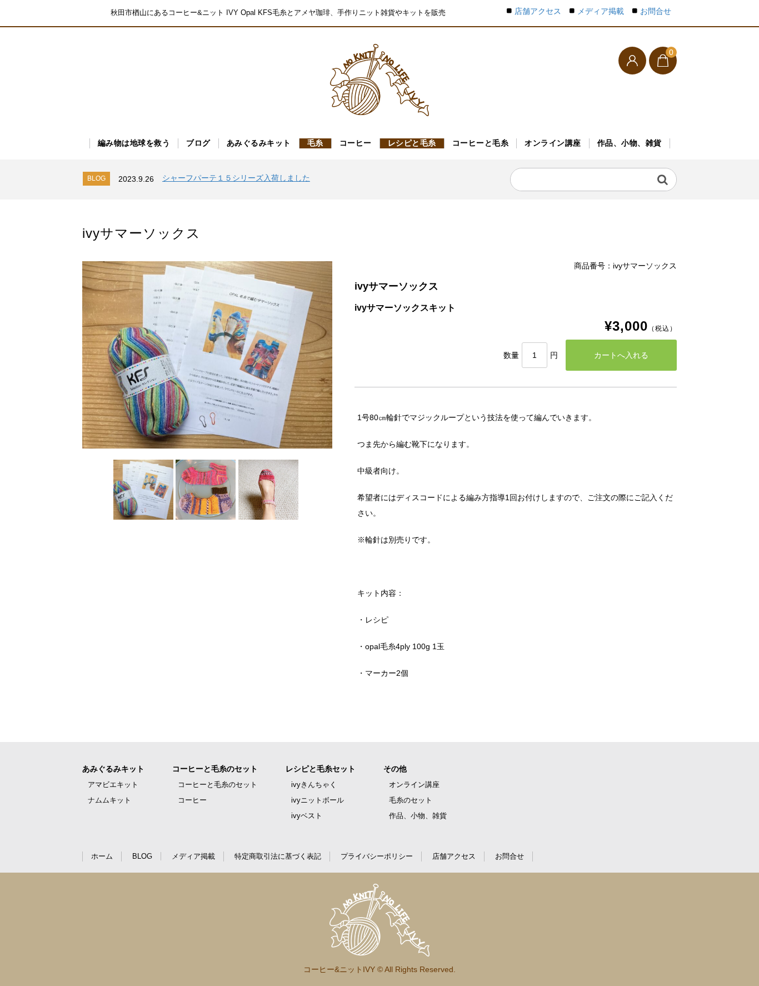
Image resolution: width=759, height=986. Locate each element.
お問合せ (655, 11)
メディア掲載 (600, 11)
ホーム (102, 856)
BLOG (142, 856)
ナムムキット (109, 800)
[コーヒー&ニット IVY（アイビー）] (379, 80)
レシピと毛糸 (412, 142)
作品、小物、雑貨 (629, 142)
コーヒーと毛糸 (480, 142)
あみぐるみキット (259, 142)
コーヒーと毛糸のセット (215, 768)
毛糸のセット (410, 800)
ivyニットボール (317, 800)
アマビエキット (113, 784)
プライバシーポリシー (377, 856)
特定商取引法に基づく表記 (277, 856)
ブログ (198, 142)
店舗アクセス (538, 11)
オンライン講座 (553, 142)
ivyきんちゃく (314, 784)
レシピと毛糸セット (321, 768)
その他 (395, 768)
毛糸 (315, 142)
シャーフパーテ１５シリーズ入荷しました (236, 177)
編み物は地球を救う (134, 142)
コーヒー (355, 142)
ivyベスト (306, 815)
